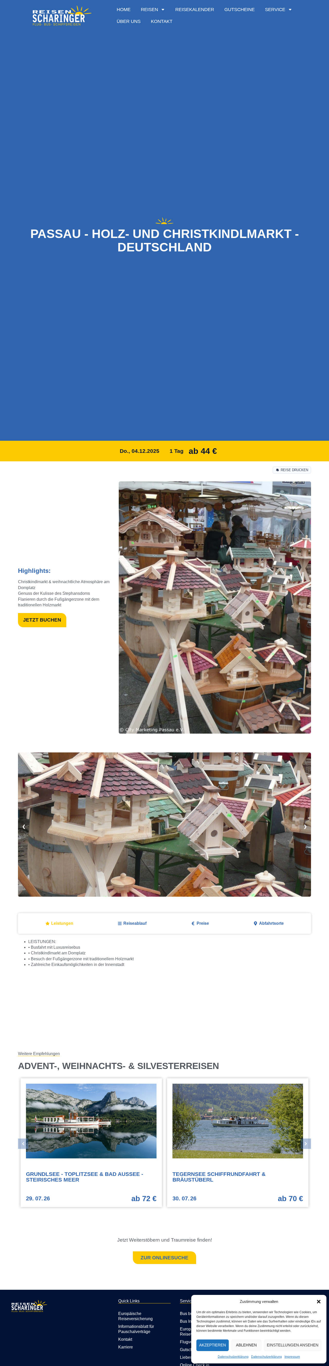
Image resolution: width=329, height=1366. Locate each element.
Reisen (149, 9)
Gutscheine (239, 9)
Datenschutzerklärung (233, 1357)
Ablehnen (246, 1345)
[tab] (59, 923)
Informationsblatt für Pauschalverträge (136, 1329)
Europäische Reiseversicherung (135, 1316)
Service (275, 9)
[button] (318, 1301)
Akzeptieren (212, 1345)
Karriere (125, 1347)
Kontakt (161, 21)
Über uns (129, 21)
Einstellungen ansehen (292, 1345)
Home (124, 9)
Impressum (292, 1357)
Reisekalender (194, 9)
